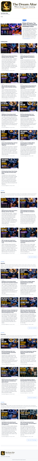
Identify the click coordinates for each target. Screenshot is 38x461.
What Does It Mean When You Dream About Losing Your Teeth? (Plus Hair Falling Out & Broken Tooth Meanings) (28, 311)
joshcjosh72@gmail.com (27, 38)
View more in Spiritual (32, 256)
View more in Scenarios (32, 397)
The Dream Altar (4, 13)
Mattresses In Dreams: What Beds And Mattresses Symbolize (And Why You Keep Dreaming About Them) (10, 311)
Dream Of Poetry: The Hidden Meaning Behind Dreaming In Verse (29, 24)
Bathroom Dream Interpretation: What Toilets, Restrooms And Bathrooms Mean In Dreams (9, 381)
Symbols (3, 112)
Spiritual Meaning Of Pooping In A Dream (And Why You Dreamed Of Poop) (27, 57)
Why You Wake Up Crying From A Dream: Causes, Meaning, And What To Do (9, 87)
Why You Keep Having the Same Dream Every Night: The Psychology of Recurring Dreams (28, 423)
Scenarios (23, 21)
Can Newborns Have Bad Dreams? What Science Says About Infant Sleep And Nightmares (9, 423)
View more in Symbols (32, 327)
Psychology (4, 404)
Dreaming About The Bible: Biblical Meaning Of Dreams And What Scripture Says (27, 144)
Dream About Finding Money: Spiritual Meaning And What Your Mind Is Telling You (9, 144)
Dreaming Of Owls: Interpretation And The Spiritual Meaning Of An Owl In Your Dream (28, 87)
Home (2, 16)
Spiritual (3, 54)
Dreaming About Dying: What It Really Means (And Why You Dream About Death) (9, 172)
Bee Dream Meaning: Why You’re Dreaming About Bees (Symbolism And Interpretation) (27, 115)
